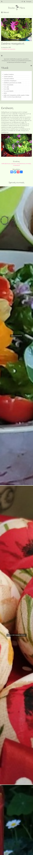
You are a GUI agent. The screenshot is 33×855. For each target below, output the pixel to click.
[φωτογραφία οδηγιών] (16, 145)
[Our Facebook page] (22, 1)
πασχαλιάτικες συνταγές (23, 163)
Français (28, 1)
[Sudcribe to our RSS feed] (24, 1)
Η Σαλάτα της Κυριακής (8, 49)
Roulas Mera (16, 7)
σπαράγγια (16, 165)
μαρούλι (13, 163)
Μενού (6, 12)
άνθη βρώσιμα (6, 163)
